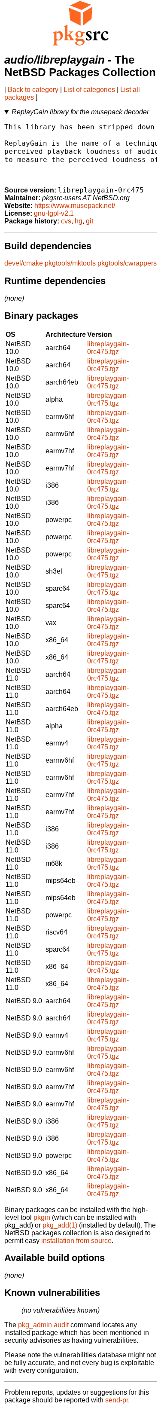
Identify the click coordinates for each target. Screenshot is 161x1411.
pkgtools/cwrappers (127, 263)
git (89, 221)
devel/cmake (23, 263)
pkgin (41, 1217)
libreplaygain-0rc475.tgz (108, 347)
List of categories (89, 89)
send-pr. (117, 1400)
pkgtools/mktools (70, 263)
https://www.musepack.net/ (74, 205)
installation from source (76, 1240)
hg (78, 221)
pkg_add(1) (60, 1225)
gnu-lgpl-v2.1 (54, 213)
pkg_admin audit (43, 1325)
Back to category (33, 89)
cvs (66, 221)
